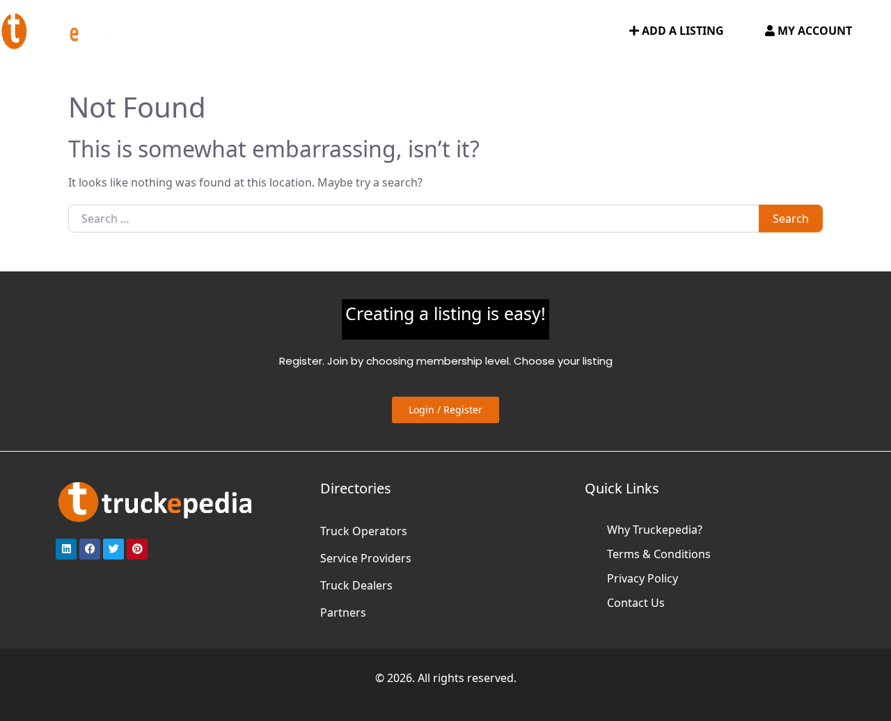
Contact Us (636, 603)
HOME (170, 31)
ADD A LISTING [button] (681, 30)
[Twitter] (113, 549)
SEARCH (591, 31)
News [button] (442, 31)
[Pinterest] (137, 549)
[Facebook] (89, 549)
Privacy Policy (642, 578)
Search (791, 218)
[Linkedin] (66, 549)
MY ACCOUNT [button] (813, 30)
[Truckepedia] (62, 29)
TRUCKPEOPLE (519, 31)
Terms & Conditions (659, 554)
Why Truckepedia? (654, 530)
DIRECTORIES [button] (235, 31)
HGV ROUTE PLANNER (354, 31)
